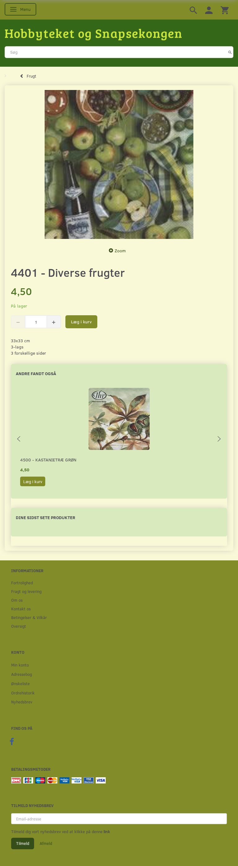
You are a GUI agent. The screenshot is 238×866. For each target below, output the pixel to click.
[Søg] (230, 52)
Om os (17, 600)
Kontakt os (21, 608)
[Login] (209, 10)
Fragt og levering (26, 591)
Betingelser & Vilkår (29, 617)
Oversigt (18, 626)
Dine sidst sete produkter (45, 517)
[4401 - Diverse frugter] (119, 164)
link (106, 831)
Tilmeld (22, 843)
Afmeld (46, 843)
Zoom (120, 251)
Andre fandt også (36, 373)
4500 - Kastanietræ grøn (48, 460)
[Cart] (224, 10)
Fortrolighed (22, 582)
